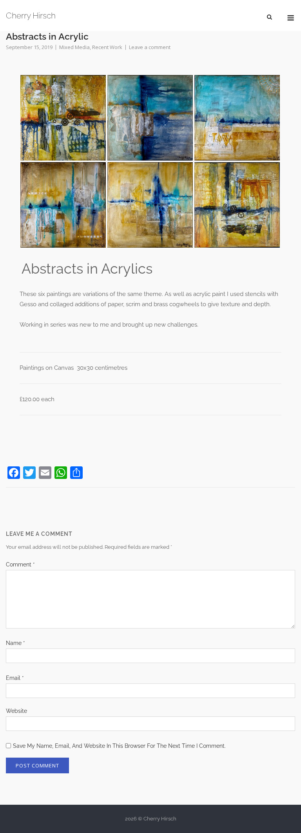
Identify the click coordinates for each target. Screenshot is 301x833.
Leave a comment (149, 47)
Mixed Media (74, 47)
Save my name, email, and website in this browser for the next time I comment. (119, 746)
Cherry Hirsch (31, 15)
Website (16, 711)
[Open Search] (269, 16)
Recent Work (107, 47)
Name (15, 643)
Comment (20, 564)
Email (15, 678)
